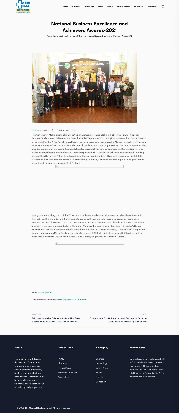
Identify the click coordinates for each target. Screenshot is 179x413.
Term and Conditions (68, 373)
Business (76, 6)
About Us (62, 363)
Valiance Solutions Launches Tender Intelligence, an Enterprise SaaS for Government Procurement (146, 373)
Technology (89, 6)
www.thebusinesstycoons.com (71, 300)
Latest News (64, 130)
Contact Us (152, 6)
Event (100, 6)
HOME (61, 359)
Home (65, 6)
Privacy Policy (64, 368)
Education (138, 6)
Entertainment (123, 6)
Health (110, 6)
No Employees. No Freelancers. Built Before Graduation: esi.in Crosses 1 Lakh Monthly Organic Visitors (147, 362)
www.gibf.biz (45, 293)
